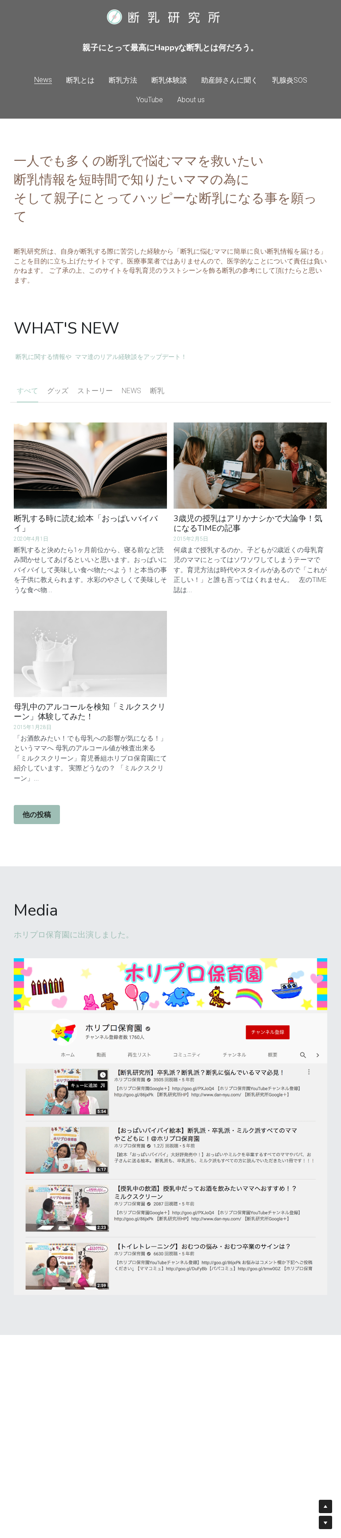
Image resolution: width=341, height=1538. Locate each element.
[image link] (170, 1126)
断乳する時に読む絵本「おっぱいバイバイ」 (86, 523)
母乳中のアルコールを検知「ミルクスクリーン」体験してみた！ (90, 711)
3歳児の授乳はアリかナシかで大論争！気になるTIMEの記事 (248, 523)
